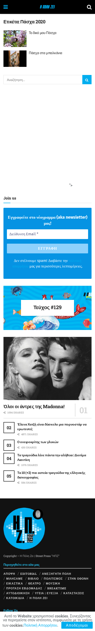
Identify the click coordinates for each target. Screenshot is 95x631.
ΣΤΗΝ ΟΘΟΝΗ (78, 578)
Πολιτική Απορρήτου (40, 625)
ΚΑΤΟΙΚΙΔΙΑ (15, 598)
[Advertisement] (47, 139)
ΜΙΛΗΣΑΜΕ (14, 578)
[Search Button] (89, 7)
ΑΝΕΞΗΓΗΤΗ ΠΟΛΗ (56, 573)
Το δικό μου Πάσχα (42, 32)
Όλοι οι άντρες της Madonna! (33, 406)
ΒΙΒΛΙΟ (33, 578)
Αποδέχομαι (77, 625)
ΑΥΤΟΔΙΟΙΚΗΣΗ (18, 593)
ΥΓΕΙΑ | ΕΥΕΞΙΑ (46, 593)
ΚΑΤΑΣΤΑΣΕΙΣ (73, 593)
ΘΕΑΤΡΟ (34, 583)
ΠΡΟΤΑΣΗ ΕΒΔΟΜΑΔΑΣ (24, 588)
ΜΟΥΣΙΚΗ (53, 583)
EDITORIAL (28, 573)
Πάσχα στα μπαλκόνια (45, 52)
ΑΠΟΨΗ (9, 573)
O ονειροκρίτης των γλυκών (38, 442)
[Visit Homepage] (47, 7)
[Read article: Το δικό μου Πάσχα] (15, 38)
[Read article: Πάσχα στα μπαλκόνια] (15, 58)
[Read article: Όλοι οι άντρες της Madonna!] (47, 368)
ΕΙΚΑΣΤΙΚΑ (14, 583)
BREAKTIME (56, 588)
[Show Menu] (5, 7)
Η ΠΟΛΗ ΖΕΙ (39, 598)
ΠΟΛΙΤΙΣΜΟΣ (53, 578)
